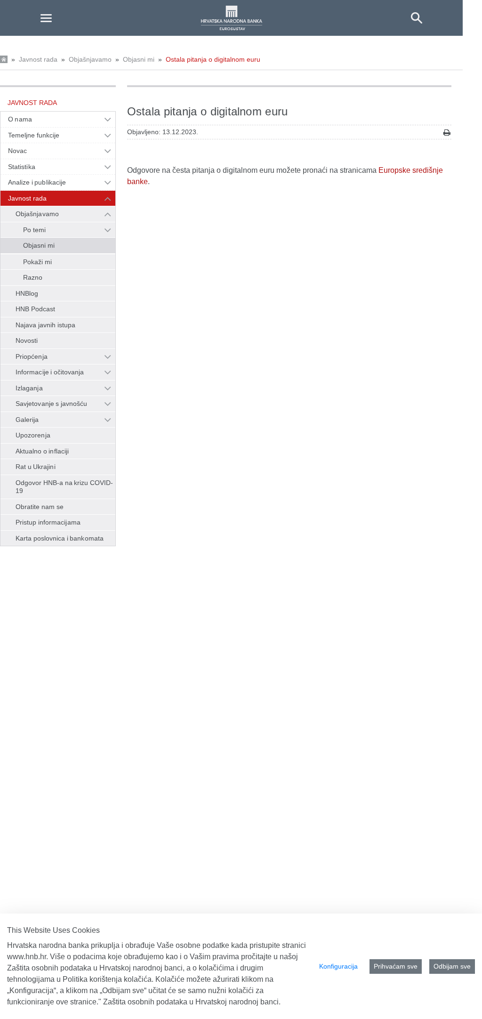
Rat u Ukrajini (36, 466)
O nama (20, 119)
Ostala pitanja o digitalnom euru (213, 59)
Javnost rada (38, 59)
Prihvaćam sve (396, 966)
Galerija (27, 419)
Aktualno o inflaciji (42, 451)
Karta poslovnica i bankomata (60, 538)
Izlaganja (29, 388)
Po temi (34, 230)
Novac (17, 150)
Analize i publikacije (37, 182)
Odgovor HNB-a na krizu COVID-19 (64, 487)
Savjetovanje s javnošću (51, 403)
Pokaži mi (37, 262)
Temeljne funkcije (34, 135)
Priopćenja (32, 356)
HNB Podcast (35, 309)
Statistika (21, 166)
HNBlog (27, 293)
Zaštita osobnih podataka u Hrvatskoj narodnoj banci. (192, 1002)
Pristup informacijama (48, 522)
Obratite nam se (40, 506)
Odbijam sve (452, 966)
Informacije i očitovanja (50, 372)
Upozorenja (33, 435)
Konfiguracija (338, 966)
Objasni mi (138, 59)
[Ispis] (446, 133)
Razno (32, 277)
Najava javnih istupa (45, 325)
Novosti (27, 340)
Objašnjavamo (90, 59)
